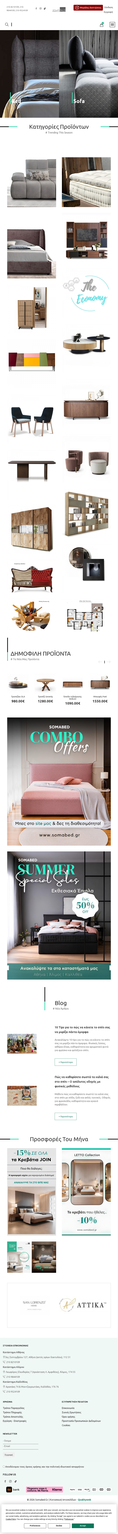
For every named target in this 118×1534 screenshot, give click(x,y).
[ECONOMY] (86, 293)
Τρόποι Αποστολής (13, 1416)
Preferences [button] (69, 1519)
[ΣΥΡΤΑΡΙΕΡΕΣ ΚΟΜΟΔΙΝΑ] (31, 308)
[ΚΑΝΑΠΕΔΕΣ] (31, 174)
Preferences (35, 1526)
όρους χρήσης (33, 1466)
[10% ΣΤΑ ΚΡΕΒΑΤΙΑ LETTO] (86, 1192)
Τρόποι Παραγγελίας (13, 1408)
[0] (101, 25)
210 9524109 (13, 1391)
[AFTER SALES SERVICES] (86, 615)
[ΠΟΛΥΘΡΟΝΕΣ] (86, 458)
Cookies (66, 1425)
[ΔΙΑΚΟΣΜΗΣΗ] (86, 568)
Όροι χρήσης (68, 1416)
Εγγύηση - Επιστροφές (14, 1421)
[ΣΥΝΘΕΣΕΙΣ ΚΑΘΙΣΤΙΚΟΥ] (86, 237)
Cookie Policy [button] (11, 1519)
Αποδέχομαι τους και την (44, 1466)
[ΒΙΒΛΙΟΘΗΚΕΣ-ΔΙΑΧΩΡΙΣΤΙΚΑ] (86, 513)
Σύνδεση (108, 7)
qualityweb (84, 1499)
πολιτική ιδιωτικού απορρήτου (67, 1466)
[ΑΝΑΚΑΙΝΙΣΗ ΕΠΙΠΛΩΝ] (31, 575)
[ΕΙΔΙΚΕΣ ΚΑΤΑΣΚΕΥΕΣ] (31, 614)
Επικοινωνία (68, 1408)
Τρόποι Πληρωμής (12, 1412)
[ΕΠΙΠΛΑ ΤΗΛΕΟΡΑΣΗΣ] (31, 363)
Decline (59, 1526)
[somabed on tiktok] (45, 9)
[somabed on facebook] (36, 9)
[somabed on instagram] (40, 9)
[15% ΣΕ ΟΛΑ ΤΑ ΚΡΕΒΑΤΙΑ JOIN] (31, 1192)
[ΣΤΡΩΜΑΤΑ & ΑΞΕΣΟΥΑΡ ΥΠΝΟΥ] (86, 174)
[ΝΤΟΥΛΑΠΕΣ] (31, 529)
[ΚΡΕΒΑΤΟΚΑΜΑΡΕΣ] (31, 245)
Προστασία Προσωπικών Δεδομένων (81, 1421)
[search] (8, 25)
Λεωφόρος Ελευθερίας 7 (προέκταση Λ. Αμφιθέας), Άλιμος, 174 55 (40, 1372)
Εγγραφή (108, 12)
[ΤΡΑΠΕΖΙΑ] (31, 474)
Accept (83, 1526)
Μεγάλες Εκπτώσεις (90, 8)
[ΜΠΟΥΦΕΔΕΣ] (86, 403)
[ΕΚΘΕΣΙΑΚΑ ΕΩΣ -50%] (31, 1257)
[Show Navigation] (112, 24)
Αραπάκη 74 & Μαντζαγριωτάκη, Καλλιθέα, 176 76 (32, 1386)
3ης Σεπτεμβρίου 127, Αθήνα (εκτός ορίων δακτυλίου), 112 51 (38, 1357)
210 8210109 (13, 1362)
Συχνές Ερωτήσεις (71, 1412)
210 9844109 (13, 1377)
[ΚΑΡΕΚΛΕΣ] (31, 419)
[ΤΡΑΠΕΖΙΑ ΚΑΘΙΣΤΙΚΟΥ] (86, 348)
